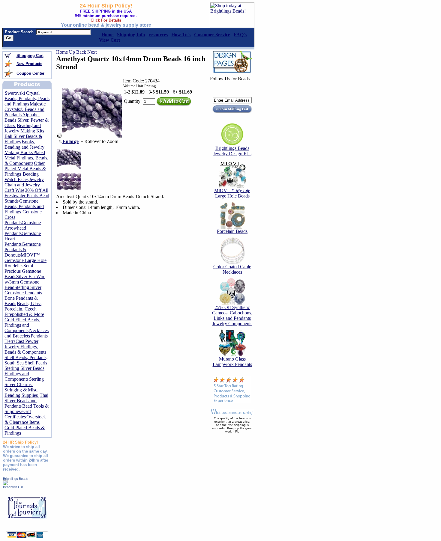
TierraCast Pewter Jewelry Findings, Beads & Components (25, 347)
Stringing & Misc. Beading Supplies (21, 392)
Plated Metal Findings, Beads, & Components (26, 158)
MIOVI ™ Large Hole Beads (232, 193)
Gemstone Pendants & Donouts (22, 249)
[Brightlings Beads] (5, 483)
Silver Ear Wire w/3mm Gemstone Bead (24, 282)
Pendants (39, 335)
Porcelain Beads (232, 231)
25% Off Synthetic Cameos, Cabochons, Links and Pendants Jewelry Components (232, 315)
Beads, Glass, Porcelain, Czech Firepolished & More (24, 309)
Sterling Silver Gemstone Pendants (23, 290)
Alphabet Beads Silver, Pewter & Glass (26, 120)
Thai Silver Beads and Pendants (26, 401)
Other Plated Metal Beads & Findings (25, 169)
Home (62, 52)
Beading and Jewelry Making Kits (24, 128)
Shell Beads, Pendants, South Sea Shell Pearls (26, 360)
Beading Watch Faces (21, 176)
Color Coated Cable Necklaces (232, 269)
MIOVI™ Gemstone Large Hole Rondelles (25, 260)
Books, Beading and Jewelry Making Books (24, 147)
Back (81, 52)
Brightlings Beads (15, 478)
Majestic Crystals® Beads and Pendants (25, 109)
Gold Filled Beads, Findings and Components (22, 325)
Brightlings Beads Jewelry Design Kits (232, 151)
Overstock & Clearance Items (25, 419)
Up (72, 52)
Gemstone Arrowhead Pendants (22, 228)
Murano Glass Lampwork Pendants (232, 361)
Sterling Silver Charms (24, 381)
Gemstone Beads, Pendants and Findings (24, 206)
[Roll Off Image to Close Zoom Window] (92, 136)
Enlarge (70, 141)
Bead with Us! (13, 487)
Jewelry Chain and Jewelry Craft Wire (24, 185)
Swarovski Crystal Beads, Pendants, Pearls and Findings (27, 98)
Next (92, 52)
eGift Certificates (17, 414)
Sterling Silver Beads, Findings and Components (25, 374)
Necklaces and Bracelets (26, 333)
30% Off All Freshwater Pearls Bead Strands (26, 196)
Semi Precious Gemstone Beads (22, 271)
